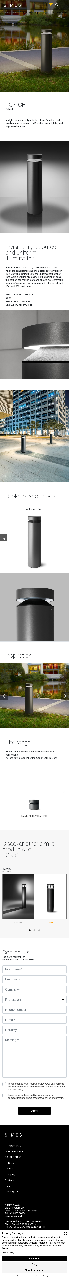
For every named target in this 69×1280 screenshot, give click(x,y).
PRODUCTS (12, 1146)
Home (6, 12)
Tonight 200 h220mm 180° (34, 816)
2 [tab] (34, 932)
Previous (4, 696)
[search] (56, 4)
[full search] (51, 5)
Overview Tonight (31, 12)
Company (10, 1174)
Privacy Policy (15, 1089)
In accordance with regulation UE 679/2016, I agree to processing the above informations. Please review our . (36, 1086)
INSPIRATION (13, 1151)
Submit (34, 1110)
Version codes (59, 12)
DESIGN (9, 1162)
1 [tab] (29, 932)
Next (65, 696)
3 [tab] (39, 932)
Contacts (9, 1180)
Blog (7, 1186)
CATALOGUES (13, 1157)
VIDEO (9, 1168)
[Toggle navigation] (63, 5)
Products (15, 12)
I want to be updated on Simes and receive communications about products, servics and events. (36, 1096)
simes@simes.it (13, 1216)
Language (10, 1191)
